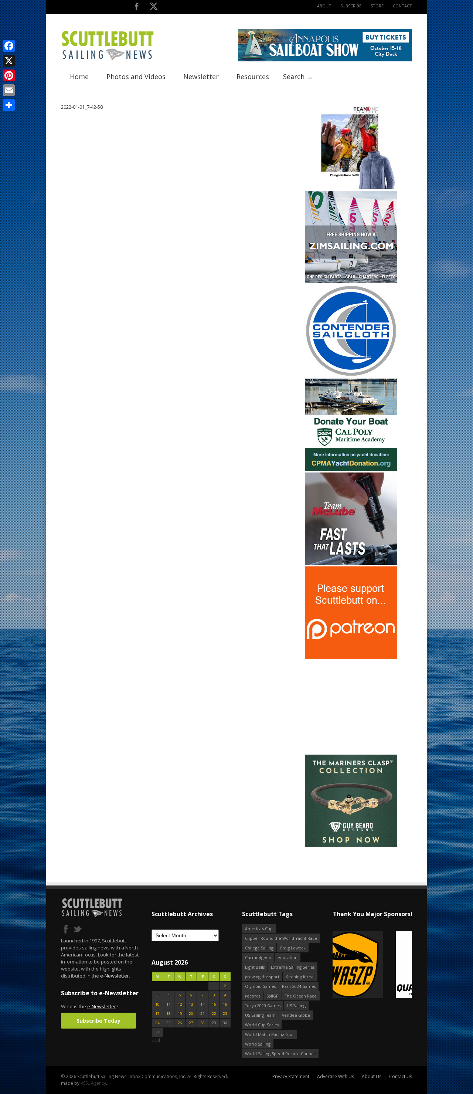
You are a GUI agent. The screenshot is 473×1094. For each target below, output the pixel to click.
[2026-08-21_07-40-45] (325, 60)
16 (225, 1004)
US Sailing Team (260, 1015)
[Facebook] (8, 45)
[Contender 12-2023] (351, 375)
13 (191, 1004)
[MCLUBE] (351, 563)
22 (214, 1013)
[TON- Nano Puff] (351, 187)
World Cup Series (262, 1024)
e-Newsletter (114, 975)
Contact (402, 6)
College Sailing (259, 948)
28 (202, 1022)
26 (180, 1022)
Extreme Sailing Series (292, 967)
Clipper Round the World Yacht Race (281, 938)
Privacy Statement (290, 1076)
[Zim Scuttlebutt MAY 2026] (351, 281)
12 (180, 1004)
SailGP (272, 996)
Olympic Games (260, 986)
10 (157, 1004)
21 (202, 1013)
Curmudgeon (258, 957)
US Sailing (296, 1005)
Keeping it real (300, 976)
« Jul (156, 1040)
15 (214, 1004)
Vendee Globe (296, 1015)
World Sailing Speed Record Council (280, 1053)
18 (168, 1013)
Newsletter (201, 76)
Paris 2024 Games (299, 986)
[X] (8, 60)
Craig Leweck (293, 948)
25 (168, 1022)
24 (157, 1022)
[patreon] (351, 657)
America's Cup (259, 928)
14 (202, 1004)
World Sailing (257, 1044)
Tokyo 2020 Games (262, 1005)
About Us (371, 1076)
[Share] (8, 105)
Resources (252, 76)
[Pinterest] (8, 75)
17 (157, 1013)
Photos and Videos (136, 76)
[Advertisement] (351, 707)
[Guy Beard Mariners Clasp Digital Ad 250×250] (351, 845)
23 (225, 1013)
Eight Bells (255, 967)
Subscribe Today (98, 1020)
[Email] (8, 90)
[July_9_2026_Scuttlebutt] (351, 469)
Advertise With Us (335, 1076)
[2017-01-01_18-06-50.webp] (372, 965)
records (252, 996)
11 (168, 1004)
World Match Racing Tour (269, 1034)
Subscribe (350, 6)
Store (377, 6)
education (287, 957)
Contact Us (400, 1076)
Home (79, 76)
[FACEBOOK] (136, 8)
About (324, 6)
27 (191, 1022)
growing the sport (262, 976)
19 (180, 1013)
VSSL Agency (93, 1083)
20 (191, 1013)
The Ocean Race (301, 996)
